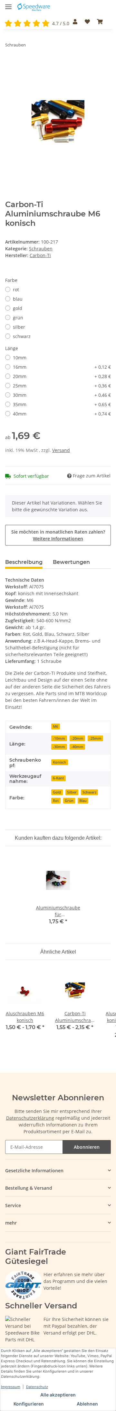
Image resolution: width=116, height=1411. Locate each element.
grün (18, 318)
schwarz (22, 336)
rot (16, 289)
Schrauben (41, 248)
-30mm (59, 747)
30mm (62, 395)
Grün (69, 800)
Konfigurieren (29, 1403)
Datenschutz (37, 1387)
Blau (83, 800)
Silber (72, 792)
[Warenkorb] (99, 21)
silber (19, 327)
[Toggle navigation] (8, 4)
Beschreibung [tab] (24, 562)
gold (17, 308)
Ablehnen (87, 1403)
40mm (62, 414)
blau (18, 299)
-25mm (95, 738)
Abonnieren (87, 1147)
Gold (57, 792)
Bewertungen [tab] (71, 562)
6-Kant (58, 778)
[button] (75, 21)
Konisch (59, 762)
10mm (19, 358)
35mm (62, 404)
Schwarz (89, 792)
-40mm (77, 747)
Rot (56, 800)
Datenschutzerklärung (30, 1118)
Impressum (10, 1387)
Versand (61, 450)
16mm (62, 367)
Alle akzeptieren (58, 1394)
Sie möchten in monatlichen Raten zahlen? (58, 535)
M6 (55, 726)
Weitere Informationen (58, 538)
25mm (62, 386)
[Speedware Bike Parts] (34, 7)
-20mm (77, 738)
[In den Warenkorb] (10, 64)
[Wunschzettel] (87, 21)
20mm (62, 376)
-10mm (59, 738)
